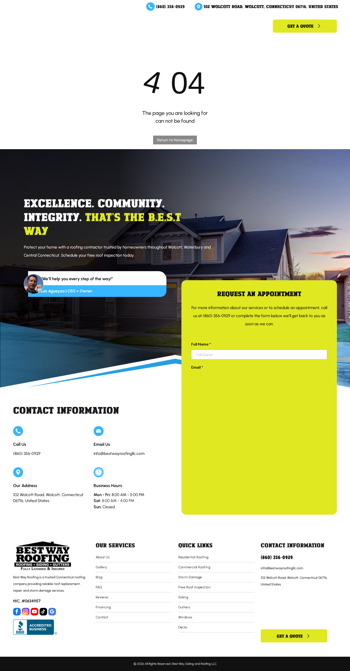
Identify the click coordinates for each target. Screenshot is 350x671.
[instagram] (26, 612)
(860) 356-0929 (170, 6)
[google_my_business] (52, 612)
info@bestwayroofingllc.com (119, 453)
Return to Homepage (175, 140)
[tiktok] (43, 612)
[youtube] (34, 612)
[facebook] (17, 612)
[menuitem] (115, 25)
